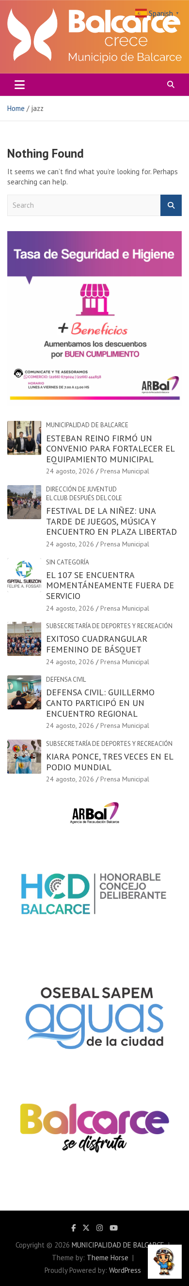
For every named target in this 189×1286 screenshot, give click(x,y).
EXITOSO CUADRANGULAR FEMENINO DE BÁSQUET (96, 644)
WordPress (125, 1270)
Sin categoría (67, 562)
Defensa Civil (66, 679)
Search (171, 206)
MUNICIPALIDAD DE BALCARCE (118, 1245)
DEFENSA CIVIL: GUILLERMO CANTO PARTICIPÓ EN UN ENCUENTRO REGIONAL (100, 703)
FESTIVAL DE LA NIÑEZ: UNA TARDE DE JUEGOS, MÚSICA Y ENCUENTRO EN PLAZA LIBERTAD (111, 521)
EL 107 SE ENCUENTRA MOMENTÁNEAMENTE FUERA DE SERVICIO (110, 585)
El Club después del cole (84, 498)
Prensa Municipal (124, 471)
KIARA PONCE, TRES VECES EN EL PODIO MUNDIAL (109, 762)
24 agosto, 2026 (70, 471)
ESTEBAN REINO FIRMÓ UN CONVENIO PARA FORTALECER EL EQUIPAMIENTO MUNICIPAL (110, 449)
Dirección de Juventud (81, 489)
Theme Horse (107, 1257)
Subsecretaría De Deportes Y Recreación (109, 626)
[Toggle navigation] (19, 84)
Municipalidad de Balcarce (87, 425)
